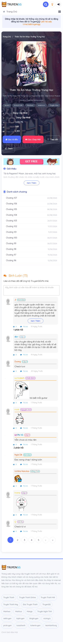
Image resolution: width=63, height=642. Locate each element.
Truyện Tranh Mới (48, 597)
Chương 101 (11, 232)
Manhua (18, 611)
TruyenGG (46, 604)
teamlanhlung (51, 625)
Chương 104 (11, 215)
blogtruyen (33, 618)
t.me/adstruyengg (31, 24)
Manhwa (30, 105)
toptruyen (20, 618)
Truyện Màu (54, 105)
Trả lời (25, 327)
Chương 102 (11, 226)
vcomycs (47, 618)
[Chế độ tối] (52, 4)
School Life (18, 105)
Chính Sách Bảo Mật (9, 632)
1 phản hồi (18, 329)
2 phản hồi (18, 447)
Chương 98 (11, 249)
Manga (29, 611)
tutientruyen (35, 625)
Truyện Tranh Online (27, 597)
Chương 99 (11, 243)
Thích (10, 148)
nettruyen (7, 618)
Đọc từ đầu (13, 139)
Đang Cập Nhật (20, 113)
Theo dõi (54, 139)
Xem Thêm (31, 183)
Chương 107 (11, 198)
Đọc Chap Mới (34, 139)
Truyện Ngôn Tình (44, 611)
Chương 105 (11, 209)
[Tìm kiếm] (46, 4)
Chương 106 (11, 203)
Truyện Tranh (8, 597)
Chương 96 (11, 260)
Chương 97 (11, 254)
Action (7, 105)
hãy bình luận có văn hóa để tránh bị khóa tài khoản (29, 287)
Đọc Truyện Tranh (30, 604)
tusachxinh (21, 625)
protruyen (7, 625)
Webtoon (41, 105)
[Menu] (59, 11)
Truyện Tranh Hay (10, 604)
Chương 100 (11, 237)
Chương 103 (11, 220)
